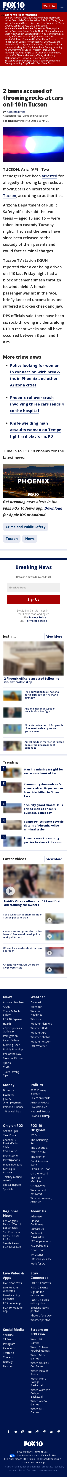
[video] (33, 881)
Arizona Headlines (14, 1002)
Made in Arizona (13, 1164)
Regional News (10, 1213)
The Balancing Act (39, 1141)
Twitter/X (8, 1353)
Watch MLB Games (38, 1356)
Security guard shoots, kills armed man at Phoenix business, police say (43, 809)
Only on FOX (13, 1125)
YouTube (8, 1335)
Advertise (36, 1216)
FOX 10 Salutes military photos (40, 1301)
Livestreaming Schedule (11, 1296)
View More (54, 636)
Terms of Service (36, 620)
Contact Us (37, 1229)
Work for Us (38, 1263)
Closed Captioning (37, 1222)
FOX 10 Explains (12, 1019)
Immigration (10, 1036)
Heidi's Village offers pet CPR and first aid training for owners (32, 903)
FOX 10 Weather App (13, 1309)
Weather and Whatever (38, 1191)
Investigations (11, 1160)
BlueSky (7, 1362)
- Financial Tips (12, 1111)
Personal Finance (13, 1107)
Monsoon (36, 1007)
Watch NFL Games (37, 1341)
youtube (30, 1432)
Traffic (7, 1067)
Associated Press (12, 115)
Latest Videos (14, 859)
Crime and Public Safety (35, 115)
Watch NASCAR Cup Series (40, 1364)
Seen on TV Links (13, 1058)
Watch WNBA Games (39, 1402)
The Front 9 (38, 1156)
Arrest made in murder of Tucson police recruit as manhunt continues (44, 744)
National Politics (40, 1111)
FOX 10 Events (39, 1287)
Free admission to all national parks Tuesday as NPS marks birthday (42, 694)
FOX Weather (39, 1046)
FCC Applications (41, 1241)
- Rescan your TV (41, 1259)
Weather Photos (40, 1037)
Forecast (36, 1002)
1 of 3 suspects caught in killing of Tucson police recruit (22, 916)
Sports (7, 1063)
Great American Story (40, 1162)
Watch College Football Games (40, 1348)
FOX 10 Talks (38, 1152)
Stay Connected (40, 1275)
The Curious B (39, 1147)
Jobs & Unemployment (12, 1100)
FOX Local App (12, 1303)
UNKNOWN (38, 1186)
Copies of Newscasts (37, 1234)
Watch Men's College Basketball (38, 1382)
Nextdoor (9, 1366)
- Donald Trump (40, 1116)
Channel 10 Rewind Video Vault (11, 1143)
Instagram (9, 1344)
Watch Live (49, 6)
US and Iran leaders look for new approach (22, 949)
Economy (8, 1094)
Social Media (13, 1329)
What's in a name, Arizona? (41, 1199)
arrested (49, 175)
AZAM (6, 1007)
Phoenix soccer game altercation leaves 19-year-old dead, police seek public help (22, 934)
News (29, 538)
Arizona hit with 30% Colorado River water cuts (21, 966)
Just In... (9, 636)
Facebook (9, 1348)
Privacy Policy (37, 617)
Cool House (10, 1151)
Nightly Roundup (13, 1049)
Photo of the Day (41, 1315)
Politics (37, 1085)
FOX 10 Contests (41, 1283)
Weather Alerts (39, 1028)
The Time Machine (36, 1179)
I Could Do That (40, 1169)
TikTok (7, 1339)
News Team (38, 1250)
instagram (23, 1432)
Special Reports (12, 1184)
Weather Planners (41, 1023)
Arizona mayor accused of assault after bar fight (40, 710)
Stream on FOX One (39, 1331)
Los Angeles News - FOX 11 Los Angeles (12, 1224)
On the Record (39, 1173)
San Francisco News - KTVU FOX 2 (11, 1235)
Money (8, 1085)
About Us (38, 1211)
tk (37, 1432)
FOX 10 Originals (38, 1127)
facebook (9, 1432)
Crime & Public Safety (12, 1012)
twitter (16, 1432)
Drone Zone (10, 1155)
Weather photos (40, 1320)
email (51, 1432)
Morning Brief (11, 1045)
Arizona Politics (40, 1102)
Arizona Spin (10, 1131)
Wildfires (36, 1019)
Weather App (38, 1032)
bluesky (44, 1432)
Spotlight (8, 1189)
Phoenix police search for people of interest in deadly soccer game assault (44, 728)
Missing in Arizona (9, 1170)
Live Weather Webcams (11, 1289)
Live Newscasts (12, 1283)
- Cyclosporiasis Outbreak (12, 1029)
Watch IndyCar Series (39, 1372)
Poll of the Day (12, 1054)
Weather (38, 997)
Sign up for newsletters (37, 1293)
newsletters (58, 1432)
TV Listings (37, 1254)
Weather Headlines (36, 1012)
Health (7, 1023)
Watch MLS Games (37, 1410)
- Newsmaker (39, 1107)
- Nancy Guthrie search (12, 1178)
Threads (8, 1357)
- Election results (40, 1098)
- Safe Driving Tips (11, 1073)
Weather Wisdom (41, 1041)
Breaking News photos (40, 1309)
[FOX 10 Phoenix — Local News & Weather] (14, 5)
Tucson (9, 195)
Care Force (9, 1135)
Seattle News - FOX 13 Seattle (12, 1245)
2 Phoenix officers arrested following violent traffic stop (31, 680)
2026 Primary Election (39, 1091)
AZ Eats (35, 1135)
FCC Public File (39, 1245)
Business (8, 1090)
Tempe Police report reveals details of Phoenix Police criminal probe (44, 825)
